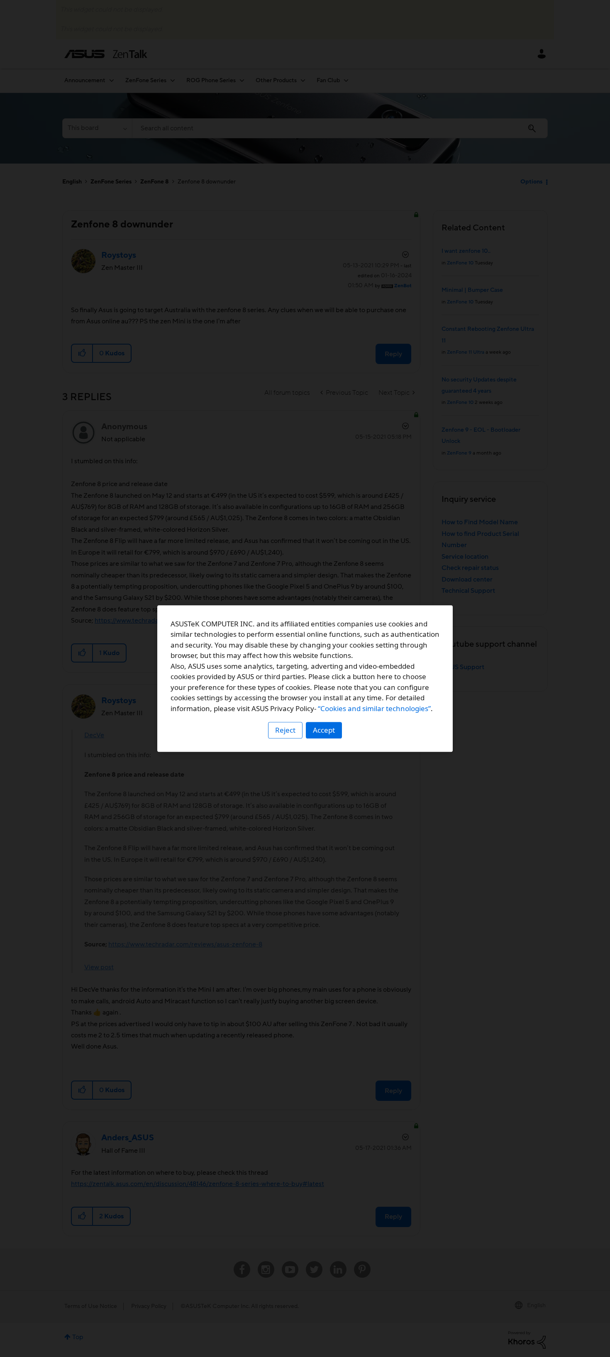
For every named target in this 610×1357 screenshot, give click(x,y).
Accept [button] (324, 730)
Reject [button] (285, 730)
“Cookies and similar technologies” (374, 708)
